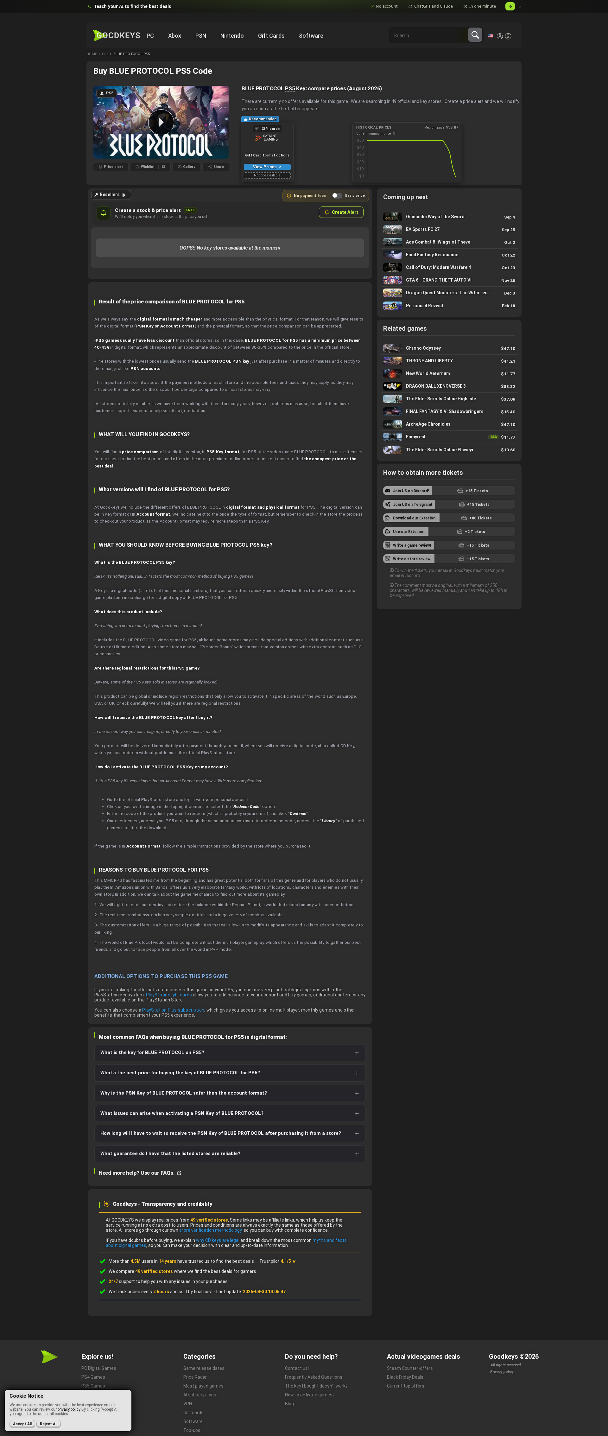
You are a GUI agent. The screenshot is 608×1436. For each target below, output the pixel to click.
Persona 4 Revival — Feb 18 (449, 305)
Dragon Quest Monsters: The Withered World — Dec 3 (449, 293)
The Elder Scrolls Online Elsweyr (449, 449)
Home (91, 54)
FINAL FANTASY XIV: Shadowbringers (449, 411)
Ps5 (105, 54)
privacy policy (69, 1409)
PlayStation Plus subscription (173, 1010)
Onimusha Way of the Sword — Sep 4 (449, 217)
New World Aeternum (449, 373)
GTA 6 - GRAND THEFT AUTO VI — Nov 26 (449, 280)
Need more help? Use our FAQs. (137, 1173)
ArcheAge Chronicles (449, 424)
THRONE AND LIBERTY (449, 361)
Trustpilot (277, 1261)
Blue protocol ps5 (131, 54)
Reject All (48, 1424)
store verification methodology (210, 1230)
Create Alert (345, 212)
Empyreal (449, 437)
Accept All (22, 1424)
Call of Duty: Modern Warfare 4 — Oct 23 (449, 267)
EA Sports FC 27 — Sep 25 (449, 229)
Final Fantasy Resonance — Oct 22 (449, 255)
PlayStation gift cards (169, 994)
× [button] (520, 6)
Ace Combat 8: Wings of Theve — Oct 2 (449, 242)
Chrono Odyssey (449, 348)
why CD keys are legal (217, 1240)
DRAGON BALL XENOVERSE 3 (449, 386)
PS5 (290, 88)
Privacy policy (502, 1371)
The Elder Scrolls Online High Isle (449, 399)
